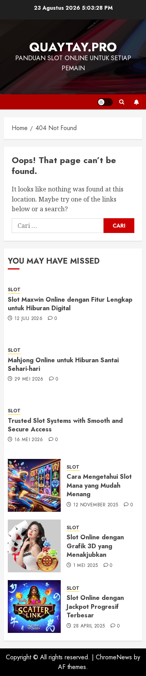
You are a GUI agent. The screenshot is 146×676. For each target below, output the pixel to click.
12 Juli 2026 (28, 319)
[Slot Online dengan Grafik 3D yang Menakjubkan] (34, 546)
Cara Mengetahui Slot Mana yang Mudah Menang (99, 485)
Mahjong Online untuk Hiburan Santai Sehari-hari (63, 364)
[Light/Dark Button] (105, 102)
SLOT (14, 290)
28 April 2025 (89, 626)
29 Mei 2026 (29, 379)
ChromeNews (114, 657)
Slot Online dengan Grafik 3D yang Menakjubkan (95, 546)
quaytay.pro (73, 47)
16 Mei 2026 (28, 440)
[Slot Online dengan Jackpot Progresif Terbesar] (34, 606)
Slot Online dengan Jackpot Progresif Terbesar (95, 606)
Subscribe (136, 102)
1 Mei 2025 (85, 566)
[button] (122, 101)
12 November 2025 (95, 505)
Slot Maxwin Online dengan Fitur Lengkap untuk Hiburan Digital (70, 304)
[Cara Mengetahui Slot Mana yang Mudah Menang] (34, 485)
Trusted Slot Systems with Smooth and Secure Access (65, 425)
